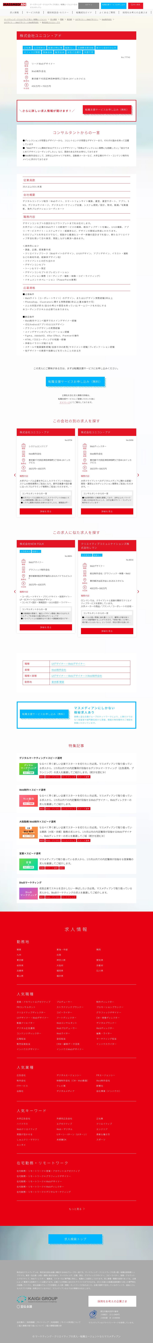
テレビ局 (61, 1085)
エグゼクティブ (64, 1123)
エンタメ (21, 1144)
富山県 (20, 975)
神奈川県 (61, 959)
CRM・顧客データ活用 (68, 1043)
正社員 (99, 1118)
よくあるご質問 (107, 12)
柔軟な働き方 (103, 1134)
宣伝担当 (61, 1038)
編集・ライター (104, 1033)
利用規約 (55, 1322)
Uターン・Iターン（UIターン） (72, 1134)
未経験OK (62, 1139)
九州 (19, 954)
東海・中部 (62, 949)
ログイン (88, 4)
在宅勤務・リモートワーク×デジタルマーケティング (44, 1191)
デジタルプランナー (106, 1022)
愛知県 (99, 959)
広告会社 (21, 1075)
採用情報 (31, 1322)
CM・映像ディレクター (108, 1017)
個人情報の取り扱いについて (31, 1325)
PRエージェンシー (105, 1075)
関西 (98, 949)
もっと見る (75, 1209)
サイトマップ (43, 1322)
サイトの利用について (71, 1322)
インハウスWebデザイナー (70, 1049)
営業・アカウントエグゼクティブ (34, 1001)
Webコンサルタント (67, 1022)
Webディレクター (105, 1028)
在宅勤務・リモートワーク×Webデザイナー (39, 1181)
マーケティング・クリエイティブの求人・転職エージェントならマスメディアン (78, 1336)
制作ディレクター (105, 1001)
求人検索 (136, 4)
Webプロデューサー (67, 1028)
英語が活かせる (25, 1134)
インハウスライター (106, 1043)
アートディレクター (66, 1017)
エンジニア (102, 1129)
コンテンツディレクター (29, 1033)
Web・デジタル (65, 1129)
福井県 (60, 975)
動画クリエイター (26, 1022)
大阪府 (60, 965)
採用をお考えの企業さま (135, 12)
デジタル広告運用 (26, 1028)
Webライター (63, 1033)
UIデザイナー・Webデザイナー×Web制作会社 (77, 675)
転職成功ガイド (84, 12)
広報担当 (21, 1038)
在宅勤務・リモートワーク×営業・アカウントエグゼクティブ (48, 1170)
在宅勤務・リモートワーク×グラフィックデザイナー (44, 1176)
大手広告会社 (23, 1118)
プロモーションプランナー (109, 1007)
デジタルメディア (66, 1090)
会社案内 (21, 1322)
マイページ (65, 402)
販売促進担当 (23, 1043)
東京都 (55, 682)
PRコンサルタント (26, 1007)
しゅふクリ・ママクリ (28, 1139)
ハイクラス (22, 1123)
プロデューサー (64, 1001)
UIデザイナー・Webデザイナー (68, 663)
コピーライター (64, 1012)
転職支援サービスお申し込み (113, 4)
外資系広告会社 (64, 1118)
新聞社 (99, 1085)
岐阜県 (20, 965)
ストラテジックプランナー (70, 1007)
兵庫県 (20, 970)
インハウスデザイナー (28, 1049)
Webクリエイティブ (27, 1129)
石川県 (99, 970)
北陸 (59, 954)
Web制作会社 (59, 670)
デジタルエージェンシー (69, 1075)
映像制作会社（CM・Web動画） (73, 1080)
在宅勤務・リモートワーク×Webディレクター (40, 1186)
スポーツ (100, 1139)
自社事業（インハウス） (108, 1090)
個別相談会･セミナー (58, 12)
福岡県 (60, 970)
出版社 (20, 1090)
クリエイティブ (104, 1123)
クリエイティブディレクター (31, 1012)
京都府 (99, 965)
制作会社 (21, 1080)
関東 (61, 682)
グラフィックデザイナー (108, 1012)
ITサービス (22, 1085)
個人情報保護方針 (54, 1325)
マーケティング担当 (106, 1038)
